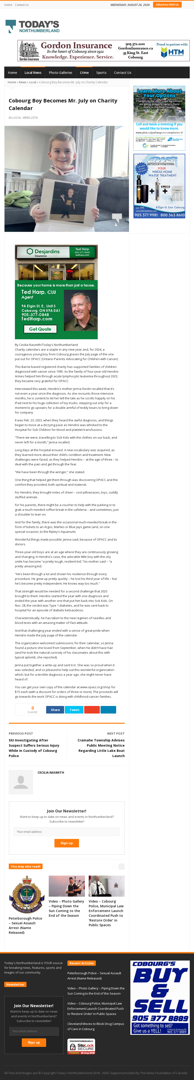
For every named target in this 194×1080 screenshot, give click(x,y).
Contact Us (21, 5)
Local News (33, 73)
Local (32, 82)
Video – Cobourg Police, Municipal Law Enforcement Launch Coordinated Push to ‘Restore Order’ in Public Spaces (106, 913)
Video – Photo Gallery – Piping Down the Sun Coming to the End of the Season (66, 908)
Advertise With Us (167, 5)
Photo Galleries (60, 73)
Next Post (116, 733)
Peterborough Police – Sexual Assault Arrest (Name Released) (25, 925)
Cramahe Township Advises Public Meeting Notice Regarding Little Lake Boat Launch (101, 748)
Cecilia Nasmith (51, 772)
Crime (84, 73)
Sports (101, 73)
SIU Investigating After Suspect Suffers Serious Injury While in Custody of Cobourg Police (34, 748)
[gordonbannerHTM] (104, 50)
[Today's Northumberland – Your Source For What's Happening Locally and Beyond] (32, 27)
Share (55, 710)
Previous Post (21, 733)
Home (8, 5)
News (22, 82)
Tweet (74, 710)
